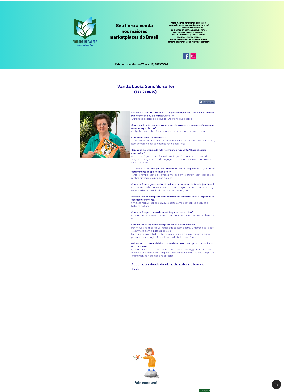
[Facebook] (186, 56)
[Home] (276, 384)
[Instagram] (193, 56)
